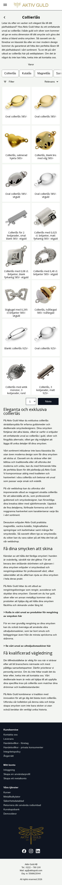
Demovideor (10, 813)
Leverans (8, 738)
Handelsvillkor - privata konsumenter (23, 747)
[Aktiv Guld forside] (31, 5)
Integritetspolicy (11, 751)
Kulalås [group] (26, 73)
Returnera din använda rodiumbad (22, 805)
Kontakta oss (10, 734)
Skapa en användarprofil (16, 774)
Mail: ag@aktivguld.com (31, 870)
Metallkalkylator (11, 796)
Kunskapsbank (11, 809)
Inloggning (9, 769)
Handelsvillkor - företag (16, 743)
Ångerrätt (8, 756)
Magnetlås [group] (43, 73)
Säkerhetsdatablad (13, 800)
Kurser (7, 792)
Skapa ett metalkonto (15, 778)
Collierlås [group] (10, 73)
